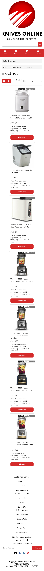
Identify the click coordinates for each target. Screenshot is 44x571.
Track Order (22, 486)
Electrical (28, 67)
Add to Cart (22, 137)
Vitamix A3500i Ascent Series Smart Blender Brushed (19, 336)
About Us (22, 498)
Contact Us (22, 507)
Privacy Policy (22, 528)
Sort (18, 80)
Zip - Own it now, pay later (22, 537)
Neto (29, 568)
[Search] (40, 44)
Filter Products (9, 61)
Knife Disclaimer (22, 533)
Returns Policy (22, 519)
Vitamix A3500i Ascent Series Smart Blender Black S (21, 281)
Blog (22, 502)
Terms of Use (22, 524)
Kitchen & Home (16, 67)
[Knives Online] (22, 20)
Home (5, 67)
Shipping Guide (22, 515)
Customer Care (22, 490)
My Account (22, 481)
